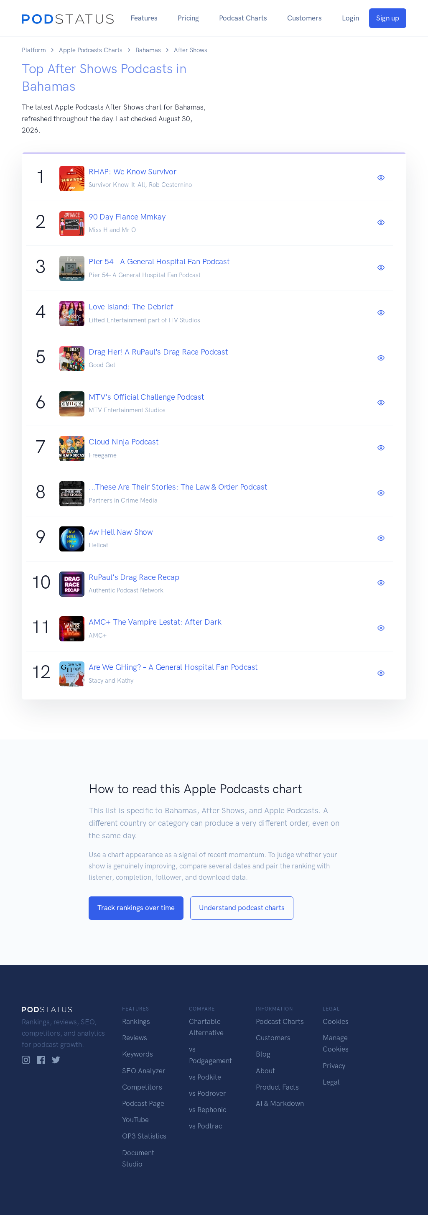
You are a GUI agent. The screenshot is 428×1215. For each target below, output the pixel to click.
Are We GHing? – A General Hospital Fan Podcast (173, 667)
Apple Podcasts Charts (90, 50)
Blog (263, 1054)
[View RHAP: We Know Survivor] (381, 178)
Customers (304, 18)
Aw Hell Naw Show (121, 532)
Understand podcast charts (242, 908)
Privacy (334, 1066)
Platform (34, 50)
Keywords (137, 1054)
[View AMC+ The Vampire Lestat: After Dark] (381, 628)
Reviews (134, 1038)
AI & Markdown (280, 1103)
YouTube (135, 1119)
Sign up (387, 18)
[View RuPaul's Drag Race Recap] (381, 583)
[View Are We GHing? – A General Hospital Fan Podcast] (381, 673)
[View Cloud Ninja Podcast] (381, 448)
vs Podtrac (205, 1126)
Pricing (188, 18)
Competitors (142, 1087)
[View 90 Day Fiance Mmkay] (381, 223)
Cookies (336, 1021)
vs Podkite (205, 1077)
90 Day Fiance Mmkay (127, 217)
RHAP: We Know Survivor (132, 171)
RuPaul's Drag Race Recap (134, 577)
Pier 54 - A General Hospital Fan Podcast (159, 261)
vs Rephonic (207, 1109)
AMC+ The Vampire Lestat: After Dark (155, 622)
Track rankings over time (136, 908)
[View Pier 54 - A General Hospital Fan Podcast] (381, 268)
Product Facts (277, 1087)
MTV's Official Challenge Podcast (146, 397)
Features (144, 18)
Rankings (136, 1021)
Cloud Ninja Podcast (123, 442)
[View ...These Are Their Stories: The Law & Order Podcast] (381, 493)
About (265, 1071)
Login (350, 18)
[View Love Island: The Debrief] (381, 313)
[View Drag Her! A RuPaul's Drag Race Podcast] (381, 358)
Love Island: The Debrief (131, 306)
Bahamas (148, 50)
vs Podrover (207, 1093)
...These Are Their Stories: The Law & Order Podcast (178, 487)
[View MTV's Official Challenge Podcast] (381, 403)
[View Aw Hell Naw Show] (381, 538)
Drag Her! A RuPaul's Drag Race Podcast (158, 352)
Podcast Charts (243, 18)
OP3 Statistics (144, 1136)
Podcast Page (143, 1103)
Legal (331, 1082)
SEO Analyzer (144, 1071)
